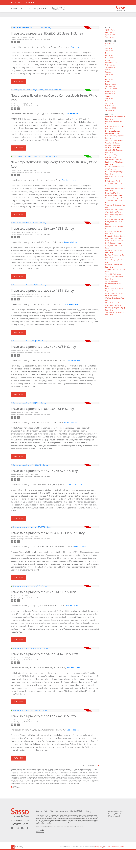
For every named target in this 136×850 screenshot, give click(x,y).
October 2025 (110, 65)
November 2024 (111, 89)
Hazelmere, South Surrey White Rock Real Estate (75, 775)
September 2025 (111, 67)
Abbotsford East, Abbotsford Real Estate (27, 769)
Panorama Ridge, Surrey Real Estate (76, 778)
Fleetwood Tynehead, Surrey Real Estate (70, 774)
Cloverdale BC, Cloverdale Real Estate (84, 770)
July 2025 (108, 72)
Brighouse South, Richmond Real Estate (63, 769)
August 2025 (109, 70)
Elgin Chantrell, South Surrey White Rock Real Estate (47, 774)
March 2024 (109, 105)
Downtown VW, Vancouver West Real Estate (75, 772)
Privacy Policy (99, 847)
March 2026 (109, 58)
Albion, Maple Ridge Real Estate (45, 769)
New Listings (109, 32)
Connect (64, 811)
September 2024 (111, 94)
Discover (31, 8)
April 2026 (109, 55)
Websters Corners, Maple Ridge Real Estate (52, 782)
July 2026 (108, 48)
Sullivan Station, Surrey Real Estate (65, 780)
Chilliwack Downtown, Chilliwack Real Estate (63, 770)
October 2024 (110, 91)
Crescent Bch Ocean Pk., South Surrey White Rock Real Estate (48, 772)
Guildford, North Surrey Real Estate (54, 775)
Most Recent (109, 43)
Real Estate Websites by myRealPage (114, 847)
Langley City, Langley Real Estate (58, 777)
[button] (16, 3)
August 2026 (109, 46)
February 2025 (110, 84)
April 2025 (109, 79)
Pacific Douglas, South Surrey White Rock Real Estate (54, 778)
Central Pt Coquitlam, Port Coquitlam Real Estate (40, 770)
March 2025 (109, 82)
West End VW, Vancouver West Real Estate (74, 782)
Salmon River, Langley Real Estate (28, 780)
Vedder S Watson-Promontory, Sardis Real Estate (29, 782)
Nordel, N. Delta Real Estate (33, 778)
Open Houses (110, 35)
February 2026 (110, 60)
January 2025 (110, 86)
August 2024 (109, 96)
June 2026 (109, 51)
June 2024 (109, 98)
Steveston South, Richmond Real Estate (46, 780)
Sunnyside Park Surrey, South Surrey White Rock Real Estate (114, 276)
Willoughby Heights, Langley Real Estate (50, 783)
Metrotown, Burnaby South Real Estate (76, 777)
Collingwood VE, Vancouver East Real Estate (22, 772)
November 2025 (111, 63)
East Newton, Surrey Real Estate (25, 774)
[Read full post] (55, 28)
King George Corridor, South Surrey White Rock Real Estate (33, 39)
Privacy (88, 811)
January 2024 (110, 110)
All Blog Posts (110, 30)
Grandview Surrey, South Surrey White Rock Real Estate (31, 775)
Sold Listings (109, 37)
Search (14, 8)
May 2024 (109, 101)
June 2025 (109, 74)
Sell (22, 8)
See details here (78, 47)
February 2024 (110, 108)
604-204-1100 (16, 3)
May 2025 (109, 77)
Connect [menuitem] (43, 8)
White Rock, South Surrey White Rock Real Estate (27, 783)
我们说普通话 (58, 8)
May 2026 (109, 53)
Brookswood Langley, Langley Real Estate (83, 769)
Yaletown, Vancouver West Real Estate (69, 783)
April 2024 (109, 103)
